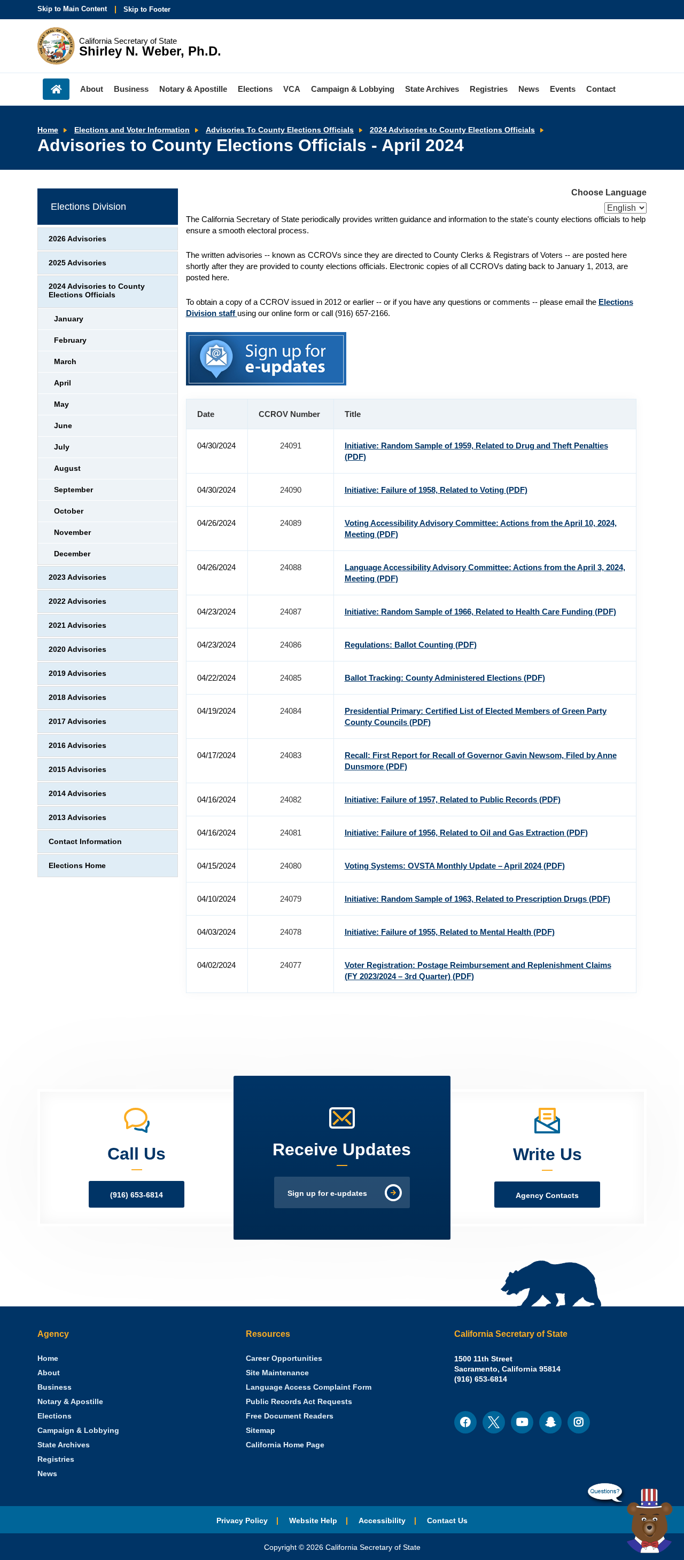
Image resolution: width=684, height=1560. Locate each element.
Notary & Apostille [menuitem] (193, 89)
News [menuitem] (528, 89)
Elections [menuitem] (255, 89)
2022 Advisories (77, 601)
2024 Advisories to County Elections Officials (452, 130)
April (62, 383)
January (68, 319)
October (68, 511)
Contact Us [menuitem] (447, 1521)
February (70, 340)
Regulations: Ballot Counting (411, 644)
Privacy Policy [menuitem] (242, 1521)
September (73, 490)
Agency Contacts (547, 1196)
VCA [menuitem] (291, 89)
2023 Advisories (77, 577)
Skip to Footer (146, 9)
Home (47, 130)
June (63, 426)
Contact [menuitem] (601, 89)
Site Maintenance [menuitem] (277, 1373)
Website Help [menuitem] (313, 1521)
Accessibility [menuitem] (382, 1521)
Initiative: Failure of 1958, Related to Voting (436, 489)
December (72, 554)
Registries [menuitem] (489, 89)
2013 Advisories (77, 818)
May (61, 404)
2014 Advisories (77, 794)
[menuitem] (47, 1358)
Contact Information (85, 842)
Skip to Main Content (72, 9)
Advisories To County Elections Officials (280, 130)
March (65, 362)
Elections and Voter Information (132, 130)
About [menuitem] (91, 89)
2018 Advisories (77, 698)
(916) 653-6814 (136, 1195)
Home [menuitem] (56, 89)
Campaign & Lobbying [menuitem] (352, 89)
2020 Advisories (77, 649)
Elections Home (77, 866)
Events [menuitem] (563, 89)
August (67, 468)
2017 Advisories (77, 722)
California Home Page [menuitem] (285, 1445)
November (72, 533)
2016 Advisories (77, 746)
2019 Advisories (77, 673)
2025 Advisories (77, 263)
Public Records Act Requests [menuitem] (299, 1402)
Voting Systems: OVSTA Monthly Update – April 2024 (455, 865)
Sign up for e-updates (327, 1193)
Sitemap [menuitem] (260, 1431)
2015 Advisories (77, 770)
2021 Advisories (77, 625)
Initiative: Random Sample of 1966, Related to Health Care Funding (480, 611)
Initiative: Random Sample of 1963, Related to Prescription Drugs (477, 898)
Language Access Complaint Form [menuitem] (308, 1387)
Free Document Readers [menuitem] (289, 1416)
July (61, 447)
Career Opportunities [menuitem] (284, 1358)
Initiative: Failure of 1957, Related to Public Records (453, 799)
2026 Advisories (77, 239)
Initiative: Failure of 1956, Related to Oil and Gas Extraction (466, 832)
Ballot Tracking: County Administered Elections (445, 677)
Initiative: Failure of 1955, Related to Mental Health (450, 931)
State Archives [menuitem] (432, 89)
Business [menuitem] (131, 89)
